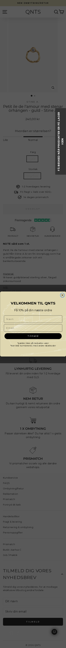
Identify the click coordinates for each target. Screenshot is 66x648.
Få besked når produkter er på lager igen (60, 141)
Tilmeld (33, 336)
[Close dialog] (62, 295)
